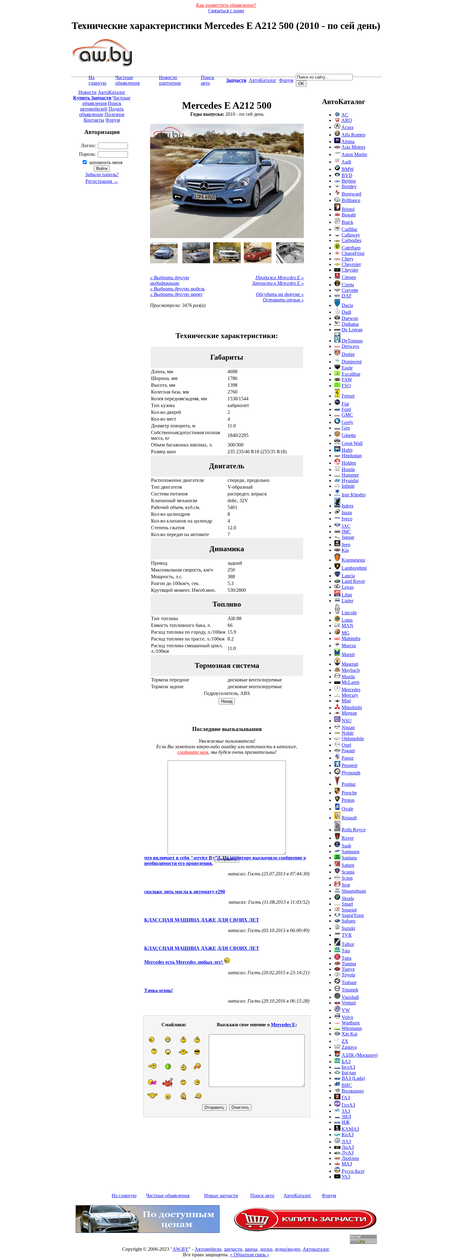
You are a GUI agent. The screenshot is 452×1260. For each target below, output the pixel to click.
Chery (348, 258)
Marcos (349, 645)
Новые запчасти (221, 1195)
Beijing (349, 181)
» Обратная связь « (249, 1254)
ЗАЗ (346, 1111)
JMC (346, 531)
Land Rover (353, 581)
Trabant (349, 982)
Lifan (347, 594)
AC (344, 114)
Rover (348, 838)
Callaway (351, 234)
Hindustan (352, 455)
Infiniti (348, 486)
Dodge (348, 354)
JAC (346, 526)
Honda (348, 469)
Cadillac (350, 229)
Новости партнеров (170, 80)
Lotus (347, 620)
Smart (347, 904)
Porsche (349, 792)
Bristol (348, 209)
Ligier (347, 600)
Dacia (347, 305)
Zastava (349, 1047)
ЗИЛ (346, 1116)
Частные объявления (127, 80)
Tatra (346, 958)
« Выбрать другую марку (176, 294)
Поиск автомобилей (100, 106)
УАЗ (346, 1176)
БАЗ (346, 1061)
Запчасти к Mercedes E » (278, 283)
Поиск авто (207, 80)
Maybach (351, 670)
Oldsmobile (353, 738)
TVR (347, 935)
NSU (347, 720)
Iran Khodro (354, 494)
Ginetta (349, 435)
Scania (348, 871)
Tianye (348, 969)
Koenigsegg (353, 560)
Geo (346, 427)
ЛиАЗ (348, 1147)
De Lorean (352, 329)
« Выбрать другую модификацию (169, 280)
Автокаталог (316, 1249)
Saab (346, 845)
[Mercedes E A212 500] (164, 252)
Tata (346, 950)
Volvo (347, 1017)
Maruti (348, 654)
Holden (349, 463)
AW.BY (180, 1249)
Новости (87, 92)
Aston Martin (354, 154)
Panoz (348, 758)
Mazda (348, 676)
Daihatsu (350, 324)
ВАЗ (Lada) (353, 1078)
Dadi (346, 312)
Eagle (347, 367)
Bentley (349, 186)
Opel (346, 745)
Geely (347, 422)
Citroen (349, 277)
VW (346, 1010)
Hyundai (350, 480)
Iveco (347, 518)
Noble (348, 733)
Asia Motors (353, 147)
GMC (347, 415)
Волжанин (353, 1090)
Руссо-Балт (353, 1171)
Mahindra (351, 638)
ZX (345, 1041)
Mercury (350, 695)
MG (346, 633)
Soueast (349, 909)
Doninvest (352, 361)
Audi (346, 161)
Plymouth (351, 772)
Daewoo (350, 318)
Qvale (347, 808)
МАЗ (347, 1163)
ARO (346, 120)
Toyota (348, 974)
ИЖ (346, 1122)
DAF (347, 295)
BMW (348, 169)
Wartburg (351, 1022)
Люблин (350, 1158)
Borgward (351, 193)
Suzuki (348, 928)
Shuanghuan (354, 891)
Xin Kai (349, 1033)
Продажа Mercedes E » (280, 277)
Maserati (350, 664)
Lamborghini (354, 568)
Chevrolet (351, 264)
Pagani (348, 750)
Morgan (349, 713)
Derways (350, 346)
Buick (347, 222)
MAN (347, 625)
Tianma (349, 963)
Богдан (349, 1072)
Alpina (348, 141)
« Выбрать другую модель (177, 288)
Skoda (348, 898)
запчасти (233, 1249)
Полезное (115, 114)
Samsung (350, 851)
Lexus (348, 587)
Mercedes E (283, 1024)
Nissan (348, 727)
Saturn (348, 865)
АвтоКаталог (262, 80)
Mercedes (351, 689)
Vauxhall (350, 997)
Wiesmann (352, 1028)
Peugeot (349, 765)
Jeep (346, 544)
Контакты (94, 120)
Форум (286, 80)
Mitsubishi (352, 707)
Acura (347, 127)
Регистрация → (101, 181)
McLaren (350, 682)
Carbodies (351, 240)
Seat (346, 884)
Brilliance (351, 200)
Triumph (350, 989)
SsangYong (353, 915)
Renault (349, 817)
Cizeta (348, 284)
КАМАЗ (350, 1129)
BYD (347, 175)
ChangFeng (353, 253)
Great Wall (352, 443)
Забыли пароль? (102, 174)
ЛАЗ (346, 1141)
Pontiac (349, 784)
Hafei (347, 450)
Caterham (351, 247)
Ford (346, 409)
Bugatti (349, 214)
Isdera (347, 505)
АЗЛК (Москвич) (360, 1055)
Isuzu (347, 512)
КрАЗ (348, 1134)
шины (251, 1249)
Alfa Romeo (353, 134)
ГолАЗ (348, 1105)
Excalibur (351, 374)
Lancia (348, 575)
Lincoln (349, 612)
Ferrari (348, 395)
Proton (348, 800)
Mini (346, 700)
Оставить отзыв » (283, 299)
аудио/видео (287, 1249)
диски (266, 1249)
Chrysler (350, 270)
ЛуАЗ (348, 1152)
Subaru (348, 920)
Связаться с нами (226, 10)
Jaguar (348, 537)
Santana (349, 857)
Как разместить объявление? (226, 5)
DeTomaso (352, 340)
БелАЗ (348, 1067)
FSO (346, 385)
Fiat (345, 403)
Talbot (348, 944)
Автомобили (208, 1249)
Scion (347, 878)
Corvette (350, 290)
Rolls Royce (354, 829)
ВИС (347, 1085)
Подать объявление (101, 111)
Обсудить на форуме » (280, 294)
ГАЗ (346, 1097)
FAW (347, 379)
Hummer (350, 475)
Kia (345, 550)
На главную (97, 80)
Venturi (349, 1002)
